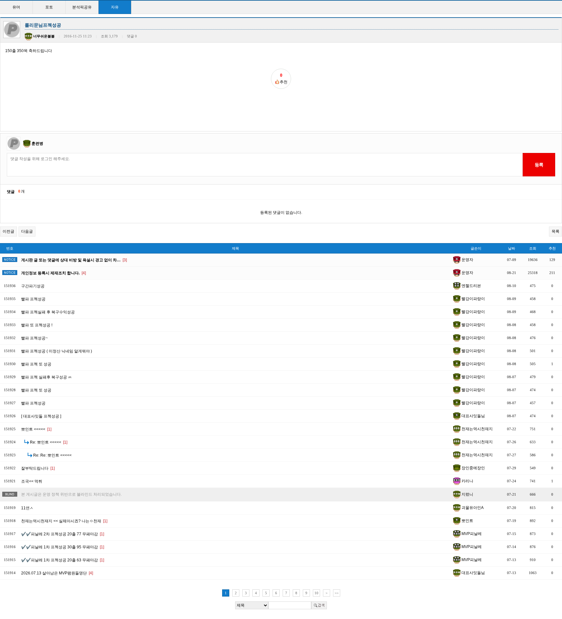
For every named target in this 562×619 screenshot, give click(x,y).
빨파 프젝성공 (33, 299)
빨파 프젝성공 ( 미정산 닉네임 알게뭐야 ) (56, 351)
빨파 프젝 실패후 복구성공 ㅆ (46, 377)
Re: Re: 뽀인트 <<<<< (52, 455)
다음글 (27, 231)
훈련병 (37, 143)
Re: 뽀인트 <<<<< (48, 442)
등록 (539, 164)
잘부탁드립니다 (38, 468)
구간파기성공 (33, 286)
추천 (552, 248)
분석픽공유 (82, 7)
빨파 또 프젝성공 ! (36, 325)
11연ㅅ (27, 508)
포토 (49, 7)
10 (316, 593)
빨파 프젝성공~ (34, 338)
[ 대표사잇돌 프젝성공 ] (41, 416)
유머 (16, 7)
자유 (115, 7)
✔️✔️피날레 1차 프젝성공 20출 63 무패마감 (62, 560)
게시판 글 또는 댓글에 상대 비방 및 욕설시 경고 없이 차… (74, 260)
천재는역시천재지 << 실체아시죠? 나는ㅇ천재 (64, 521)
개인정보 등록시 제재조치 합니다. (53, 273)
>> (337, 593)
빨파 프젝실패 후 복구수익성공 (48, 312)
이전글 (8, 231)
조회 (532, 248)
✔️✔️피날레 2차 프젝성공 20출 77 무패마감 (62, 534)
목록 (555, 231)
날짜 (511, 248)
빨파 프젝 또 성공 (36, 364)
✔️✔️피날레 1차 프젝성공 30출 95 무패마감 (62, 547)
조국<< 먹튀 (31, 481)
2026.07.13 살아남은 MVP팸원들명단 (57, 573)
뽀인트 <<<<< (36, 429)
